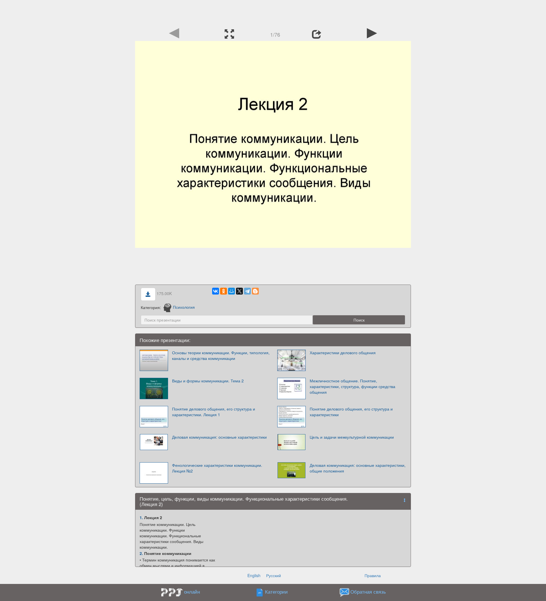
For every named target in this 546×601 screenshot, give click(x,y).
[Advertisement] (273, 13)
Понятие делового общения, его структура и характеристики (351, 411)
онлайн (192, 591)
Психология (184, 307)
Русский (273, 575)
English (253, 575)
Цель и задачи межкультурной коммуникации (352, 437)
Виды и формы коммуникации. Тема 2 (208, 381)
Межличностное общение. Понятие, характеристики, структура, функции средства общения (352, 386)
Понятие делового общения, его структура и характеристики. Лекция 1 (213, 411)
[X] (239, 291)
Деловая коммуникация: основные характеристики (219, 437)
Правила (373, 575)
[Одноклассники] (223, 291)
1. (141, 517)
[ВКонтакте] (215, 291)
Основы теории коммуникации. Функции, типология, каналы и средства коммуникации (221, 355)
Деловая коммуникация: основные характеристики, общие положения (358, 468)
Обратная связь (368, 591)
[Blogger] (255, 291)
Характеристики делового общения (343, 352)
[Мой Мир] (231, 291)
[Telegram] (247, 291)
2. (141, 553)
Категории (276, 591)
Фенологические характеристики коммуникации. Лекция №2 (217, 468)
